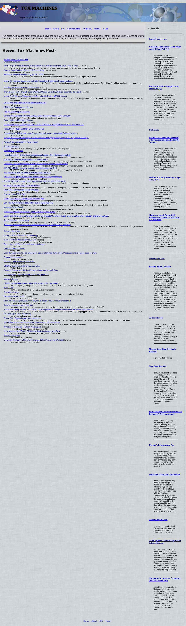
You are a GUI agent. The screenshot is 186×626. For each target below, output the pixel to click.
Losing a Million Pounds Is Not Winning (20, 235)
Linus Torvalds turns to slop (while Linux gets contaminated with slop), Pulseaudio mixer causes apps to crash (50, 253)
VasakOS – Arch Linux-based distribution (21, 190)
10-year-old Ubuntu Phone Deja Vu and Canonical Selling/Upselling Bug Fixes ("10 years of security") (46, 137)
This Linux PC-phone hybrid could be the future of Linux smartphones (33, 177)
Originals (87, 29)
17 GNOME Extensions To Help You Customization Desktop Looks (32, 322)
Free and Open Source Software (17, 314)
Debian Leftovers (11, 279)
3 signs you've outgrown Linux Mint (18, 305)
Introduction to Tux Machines (16, 59)
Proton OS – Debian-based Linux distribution (22, 318)
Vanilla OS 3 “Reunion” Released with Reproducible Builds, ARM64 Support (164, 139)
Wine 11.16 (8, 288)
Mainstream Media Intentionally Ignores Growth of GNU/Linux (29, 211)
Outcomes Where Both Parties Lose (164, 474)
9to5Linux (154, 130)
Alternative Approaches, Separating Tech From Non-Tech (164, 579)
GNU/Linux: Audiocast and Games (18, 107)
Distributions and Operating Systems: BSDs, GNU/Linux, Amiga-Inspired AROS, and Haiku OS (44, 124)
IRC (63, 29)
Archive (97, 29)
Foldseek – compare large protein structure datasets (26, 159)
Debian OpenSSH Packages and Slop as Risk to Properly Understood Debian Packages (41, 133)
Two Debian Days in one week (16, 220)
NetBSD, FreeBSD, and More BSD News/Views (24, 129)
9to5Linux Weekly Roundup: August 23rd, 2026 (23, 74)
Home (48, 29)
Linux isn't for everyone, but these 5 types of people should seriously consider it (37, 301)
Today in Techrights (12, 231)
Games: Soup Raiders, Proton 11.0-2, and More (24, 70)
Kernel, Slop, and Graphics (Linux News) (21, 142)
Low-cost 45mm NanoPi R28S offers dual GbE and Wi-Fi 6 (165, 48)
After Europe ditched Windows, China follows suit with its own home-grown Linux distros (41, 66)
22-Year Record (156, 318)
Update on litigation (12, 62)
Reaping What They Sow (160, 266)
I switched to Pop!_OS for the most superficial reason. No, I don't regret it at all (37, 155)
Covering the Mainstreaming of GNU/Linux (21, 87)
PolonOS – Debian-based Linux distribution (22, 185)
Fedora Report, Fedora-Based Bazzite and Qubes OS (26, 275)
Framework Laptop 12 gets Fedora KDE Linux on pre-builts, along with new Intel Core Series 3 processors (48, 309)
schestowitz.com (157, 258)
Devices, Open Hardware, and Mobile (19, 261)
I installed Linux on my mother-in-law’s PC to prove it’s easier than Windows (36, 164)
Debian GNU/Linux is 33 (14, 296)
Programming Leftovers (13, 151)
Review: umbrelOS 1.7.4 (14, 194)
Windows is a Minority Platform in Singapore (22, 327)
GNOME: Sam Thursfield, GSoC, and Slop (22, 266)
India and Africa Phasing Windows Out (20, 240)
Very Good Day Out (158, 366)
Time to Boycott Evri (158, 520)
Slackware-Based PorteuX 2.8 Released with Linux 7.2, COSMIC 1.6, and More (164, 217)
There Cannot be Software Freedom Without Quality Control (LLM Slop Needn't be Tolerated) (42, 92)
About (56, 29)
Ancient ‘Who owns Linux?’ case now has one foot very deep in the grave (34, 181)
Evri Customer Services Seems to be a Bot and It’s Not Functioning (165, 413)
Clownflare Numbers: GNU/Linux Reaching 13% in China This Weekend (34, 340)
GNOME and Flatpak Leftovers (17, 111)
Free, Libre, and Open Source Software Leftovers (24, 103)
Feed (105, 29)
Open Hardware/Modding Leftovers (18, 120)
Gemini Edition (74, 29)
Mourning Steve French (13, 207)
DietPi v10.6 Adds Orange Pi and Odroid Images (24, 198)
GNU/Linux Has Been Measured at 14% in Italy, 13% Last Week (31, 283)
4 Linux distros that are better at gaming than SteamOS (27, 172)
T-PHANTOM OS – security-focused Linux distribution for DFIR (30, 168)
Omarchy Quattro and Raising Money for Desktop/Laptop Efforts (31, 270)
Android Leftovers (11, 146)
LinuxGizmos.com (158, 39)
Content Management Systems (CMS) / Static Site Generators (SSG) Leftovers (37, 116)
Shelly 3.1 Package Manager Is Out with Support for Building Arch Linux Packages (38, 81)
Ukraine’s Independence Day (161, 445)
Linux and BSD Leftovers (14, 248)
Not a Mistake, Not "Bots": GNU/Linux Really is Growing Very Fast (32, 331)
